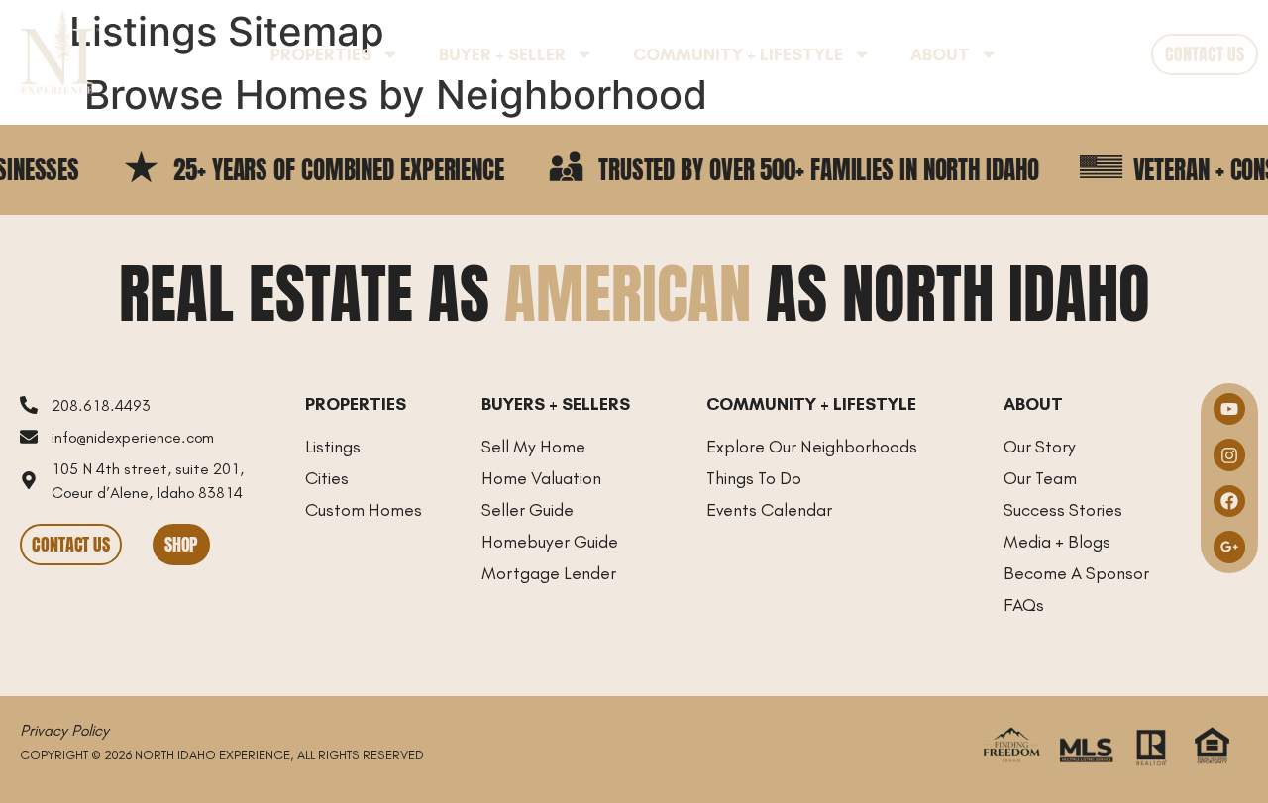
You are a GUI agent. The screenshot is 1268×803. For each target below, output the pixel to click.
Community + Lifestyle (738, 54)
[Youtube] (1229, 409)
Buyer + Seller (502, 54)
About (940, 54)
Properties (320, 54)
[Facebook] (1229, 501)
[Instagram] (1229, 454)
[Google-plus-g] (1229, 546)
